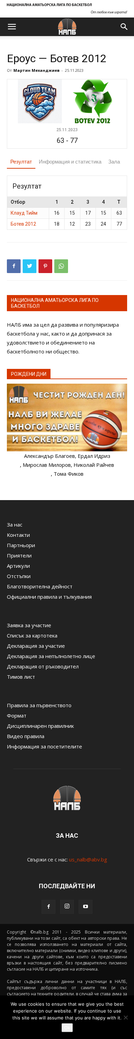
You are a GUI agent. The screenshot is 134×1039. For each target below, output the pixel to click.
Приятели (19, 555)
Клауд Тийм (24, 213)
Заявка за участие (29, 625)
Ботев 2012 (23, 224)
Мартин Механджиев (36, 70)
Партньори (21, 545)
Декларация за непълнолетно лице (51, 656)
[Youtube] (85, 907)
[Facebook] (48, 907)
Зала (114, 162)
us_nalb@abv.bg (88, 859)
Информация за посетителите (44, 746)
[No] (125, 1017)
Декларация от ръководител (43, 666)
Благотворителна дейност (39, 586)
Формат (16, 715)
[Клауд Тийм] (41, 100)
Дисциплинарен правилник (40, 725)
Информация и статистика (70, 162)
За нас (14, 524)
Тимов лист (21, 676)
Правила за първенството (39, 705)
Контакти (18, 534)
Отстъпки (19, 576)
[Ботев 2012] (93, 100)
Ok (67, 1027)
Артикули (18, 565)
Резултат (21, 162)
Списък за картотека (32, 635)
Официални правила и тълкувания (49, 596)
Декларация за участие (36, 645)
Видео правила (25, 736)
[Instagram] (67, 907)
